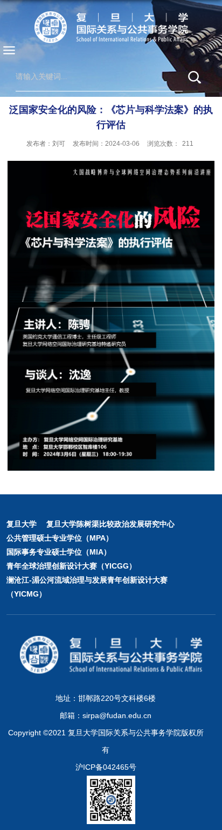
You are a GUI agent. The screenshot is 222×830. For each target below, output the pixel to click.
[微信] (99, 789)
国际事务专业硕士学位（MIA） (58, 552)
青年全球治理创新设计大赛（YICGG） (71, 566)
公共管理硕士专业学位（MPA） (59, 538)
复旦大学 (21, 524)
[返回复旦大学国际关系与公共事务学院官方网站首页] (111, 27)
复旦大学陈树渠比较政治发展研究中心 (110, 524)
